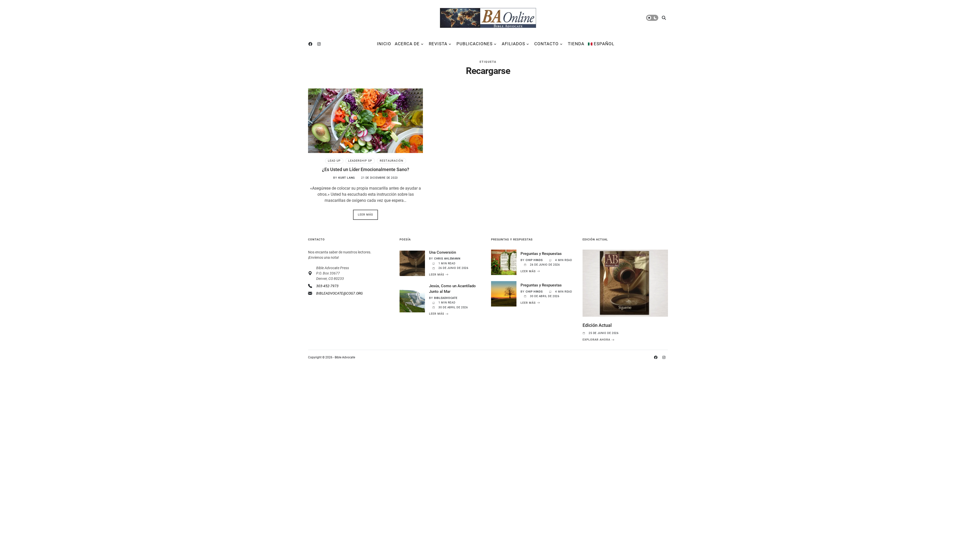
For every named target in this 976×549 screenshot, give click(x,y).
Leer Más (436, 274)
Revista (438, 43)
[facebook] (311, 44)
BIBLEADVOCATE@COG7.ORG (339, 293)
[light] (652, 18)
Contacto (546, 43)
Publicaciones (474, 43)
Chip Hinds (534, 260)
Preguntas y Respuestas (541, 253)
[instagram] (320, 44)
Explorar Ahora (596, 339)
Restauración (391, 160)
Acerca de (407, 43)
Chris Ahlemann (447, 258)
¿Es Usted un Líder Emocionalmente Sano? (365, 169)
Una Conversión (442, 252)
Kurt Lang (346, 177)
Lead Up (334, 160)
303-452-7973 (327, 286)
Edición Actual (597, 325)
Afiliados (513, 43)
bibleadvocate (446, 298)
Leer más (365, 214)
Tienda (576, 43)
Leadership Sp (360, 160)
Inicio (384, 43)
